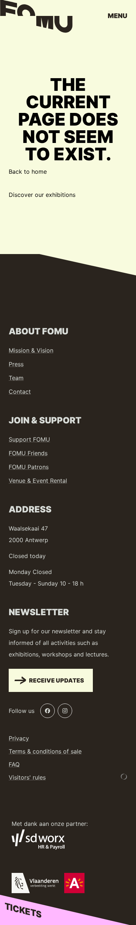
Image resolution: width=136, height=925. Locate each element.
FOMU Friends (28, 453)
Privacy (19, 738)
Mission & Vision (31, 350)
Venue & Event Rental (38, 480)
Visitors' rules (27, 777)
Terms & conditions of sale (45, 751)
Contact (20, 391)
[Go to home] (36, 18)
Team (16, 377)
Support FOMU (29, 439)
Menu (117, 16)
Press (16, 364)
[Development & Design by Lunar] (124, 777)
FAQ (14, 764)
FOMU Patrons (29, 466)
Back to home (28, 171)
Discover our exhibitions (42, 194)
